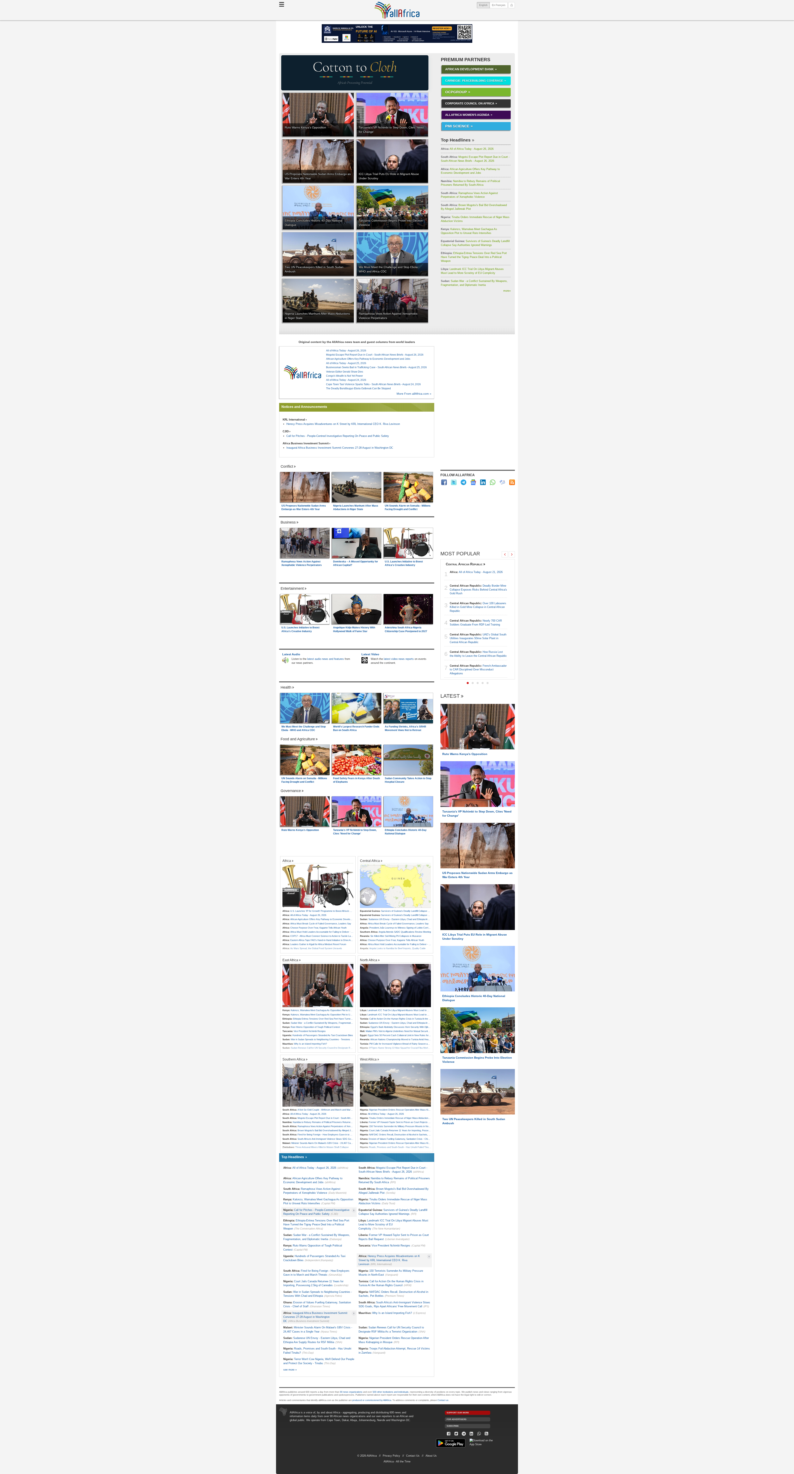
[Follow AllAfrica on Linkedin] (483, 482)
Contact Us (413, 1455)
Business (288, 522)
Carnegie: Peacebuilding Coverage (474, 80)
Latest (450, 696)
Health (286, 687)
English (484, 5)
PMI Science (457, 126)
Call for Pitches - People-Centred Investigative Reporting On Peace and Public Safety (337, 435)
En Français (498, 5)
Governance (291, 791)
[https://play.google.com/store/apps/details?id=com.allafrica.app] (451, 1444)
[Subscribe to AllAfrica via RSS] (486, 1434)
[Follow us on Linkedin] (471, 1434)
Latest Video (370, 654)
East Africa (290, 960)
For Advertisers (456, 1419)
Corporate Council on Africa (469, 103)
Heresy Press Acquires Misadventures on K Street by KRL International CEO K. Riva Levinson (343, 423)
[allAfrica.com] (302, 372)
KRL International (294, 419)
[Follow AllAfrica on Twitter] (454, 482)
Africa (286, 861)
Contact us (443, 1400)
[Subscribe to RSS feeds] (512, 482)
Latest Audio (291, 654)
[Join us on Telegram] (464, 1434)
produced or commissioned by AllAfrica (371, 1400)
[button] (467, 683)
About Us (431, 1455)
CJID (286, 431)
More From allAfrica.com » (414, 393)
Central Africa (370, 861)
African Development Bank (469, 69)
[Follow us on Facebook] (448, 1434)
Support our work (458, 1413)
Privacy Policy (391, 1455)
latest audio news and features (325, 658)
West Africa (368, 1059)
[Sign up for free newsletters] (502, 482)
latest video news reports (399, 658)
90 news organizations (351, 1392)
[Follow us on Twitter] (456, 1434)
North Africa (368, 960)
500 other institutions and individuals (391, 1392)
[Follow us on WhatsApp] (479, 1434)
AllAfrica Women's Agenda (467, 114)
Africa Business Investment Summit (306, 443)
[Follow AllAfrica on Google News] (473, 482)
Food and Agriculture (298, 739)
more (507, 290)
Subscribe (453, 1426)
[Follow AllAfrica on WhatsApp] (492, 482)
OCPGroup (456, 92)
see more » (290, 1369)
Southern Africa (293, 1059)
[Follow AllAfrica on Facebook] (444, 482)
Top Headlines (456, 140)
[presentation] (505, 554)
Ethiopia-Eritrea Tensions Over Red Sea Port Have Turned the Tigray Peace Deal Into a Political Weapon (474, 257)
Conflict (287, 466)
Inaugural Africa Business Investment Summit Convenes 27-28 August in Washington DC (339, 447)
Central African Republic (464, 564)
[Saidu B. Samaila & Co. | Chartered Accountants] (397, 33)
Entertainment (292, 588)
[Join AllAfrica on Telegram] (463, 482)
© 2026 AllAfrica (367, 1455)
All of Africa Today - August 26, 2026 (467, 148)
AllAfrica (397, 10)
